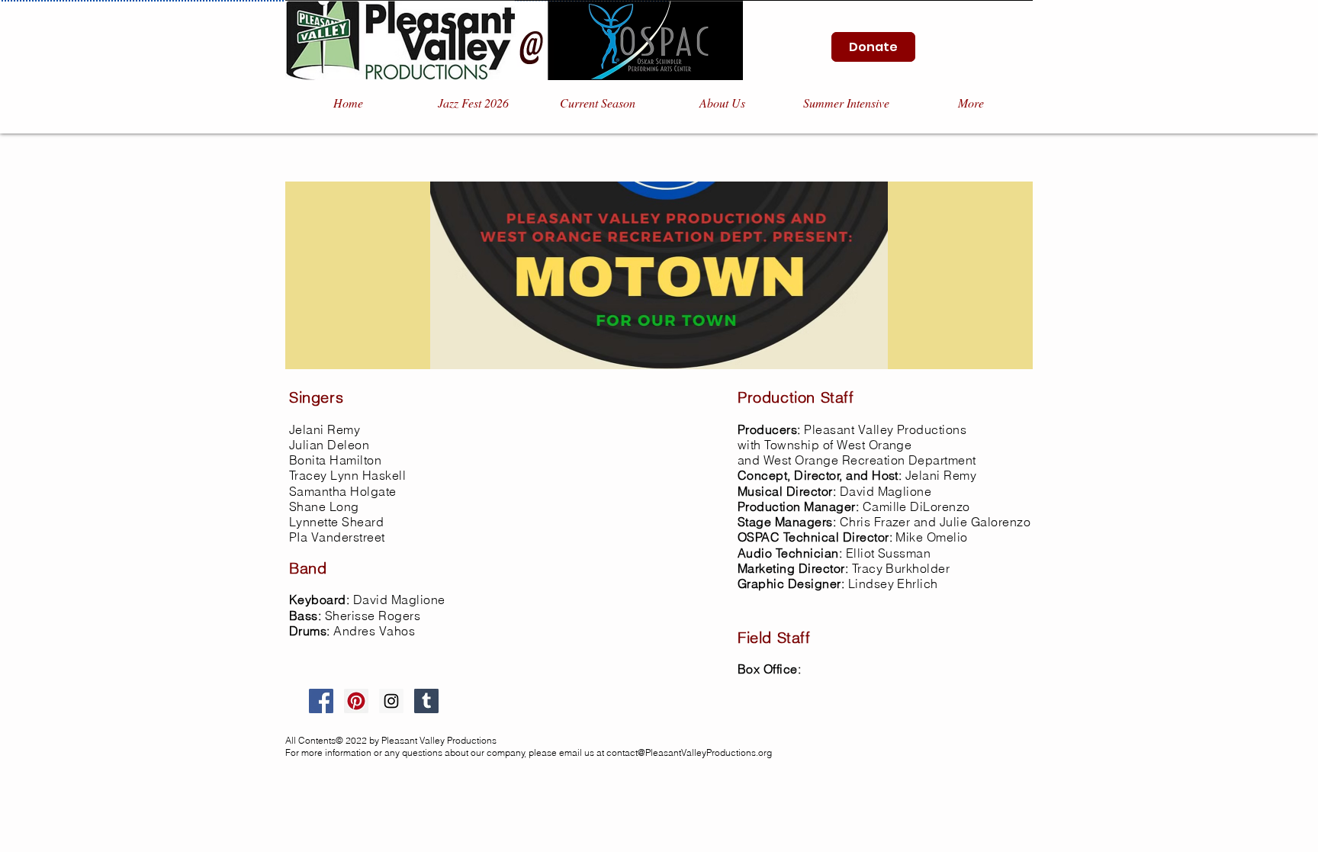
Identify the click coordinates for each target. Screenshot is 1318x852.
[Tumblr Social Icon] (426, 701)
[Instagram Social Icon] (391, 701)
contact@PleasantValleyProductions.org (689, 752)
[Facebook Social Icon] (321, 701)
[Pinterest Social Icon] (356, 701)
